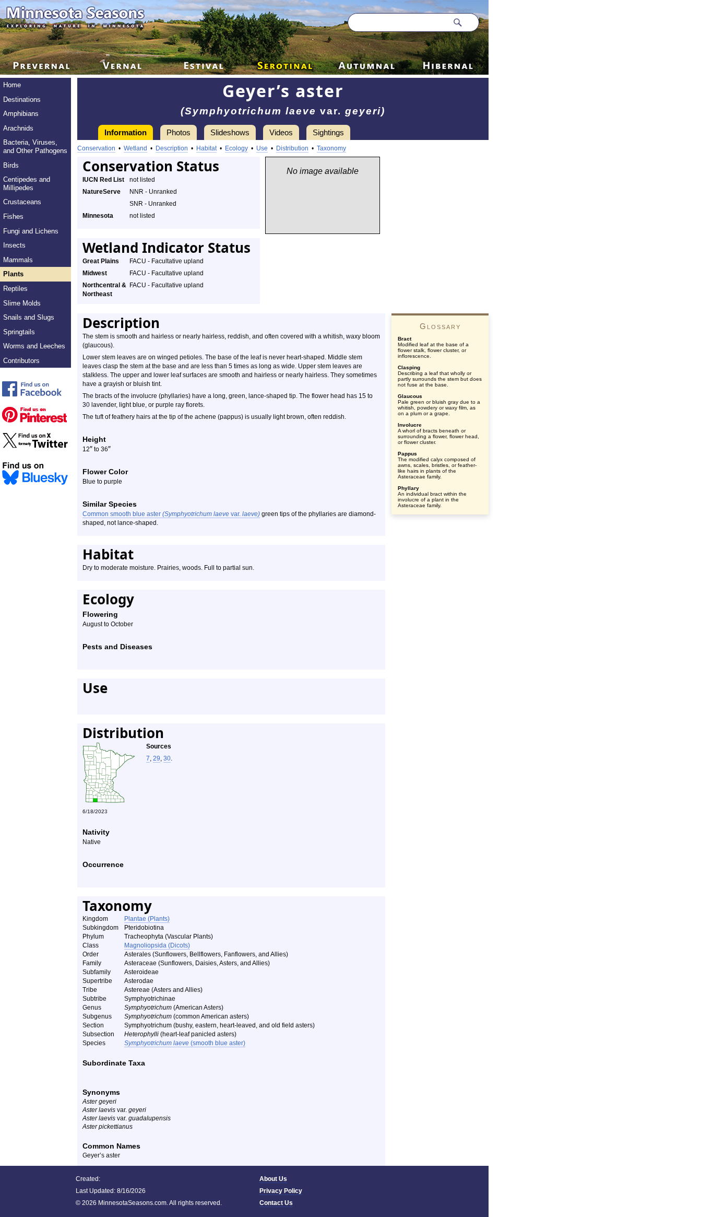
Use (262, 148)
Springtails (19, 332)
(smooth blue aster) (184, 1043)
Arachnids (18, 128)
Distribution (292, 148)
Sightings (328, 132)
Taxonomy (331, 148)
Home (12, 85)
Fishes (13, 216)
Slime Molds (22, 303)
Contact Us (276, 1203)
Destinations (22, 99)
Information (125, 132)
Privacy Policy (280, 1191)
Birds (11, 165)
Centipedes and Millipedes (26, 183)
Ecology (236, 148)
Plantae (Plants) (147, 918)
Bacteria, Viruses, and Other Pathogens (35, 146)
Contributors (21, 361)
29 (156, 758)
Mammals (18, 260)
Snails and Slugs (28, 317)
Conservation (96, 148)
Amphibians (21, 114)
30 (167, 758)
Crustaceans (22, 202)
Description (172, 148)
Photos (179, 132)
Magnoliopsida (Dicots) (157, 945)
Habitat (206, 148)
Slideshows (229, 132)
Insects (14, 245)
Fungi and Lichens (30, 231)
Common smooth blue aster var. (171, 514)
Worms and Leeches (34, 346)
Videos (281, 132)
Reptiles (15, 288)
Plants (13, 274)
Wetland (135, 148)
